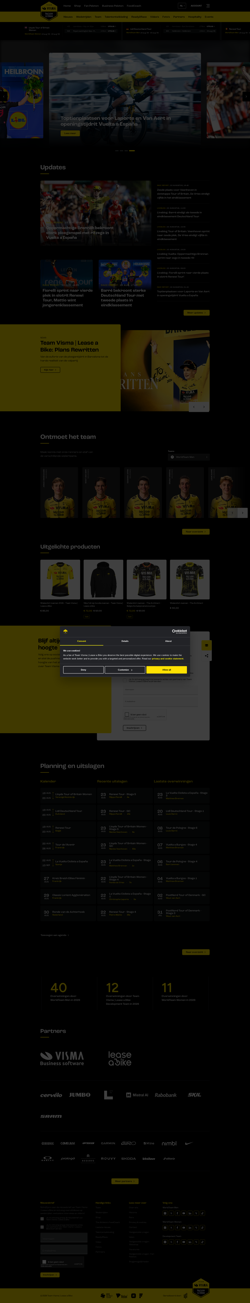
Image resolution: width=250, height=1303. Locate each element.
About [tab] (168, 641)
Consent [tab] (81, 641)
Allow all (166, 670)
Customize (123, 670)
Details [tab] (125, 641)
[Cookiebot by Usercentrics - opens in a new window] (174, 631)
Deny (83, 670)
